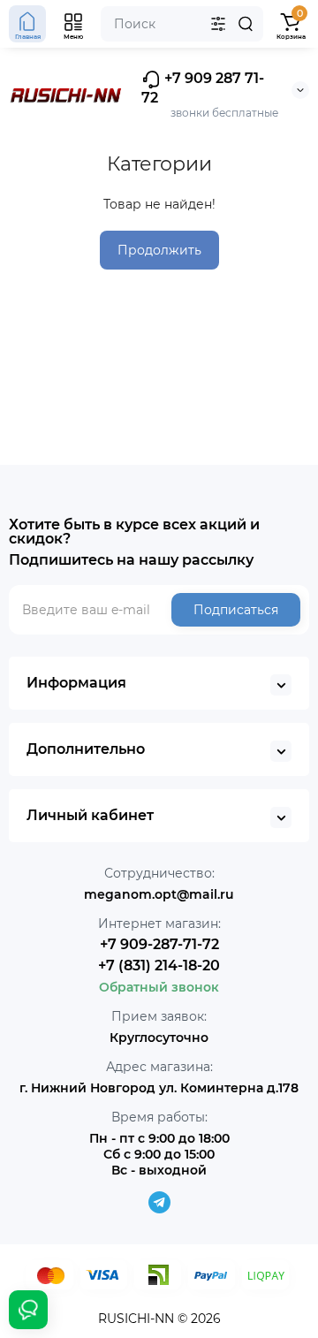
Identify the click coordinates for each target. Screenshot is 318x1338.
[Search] (245, 24)
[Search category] (218, 24)
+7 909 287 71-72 (202, 88)
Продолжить (159, 250)
